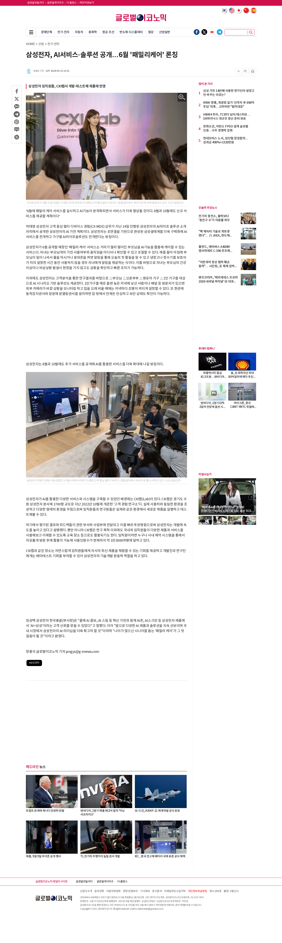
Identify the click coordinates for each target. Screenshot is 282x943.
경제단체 (46, 32)
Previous (203, 497)
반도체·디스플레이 (131, 32)
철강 (151, 32)
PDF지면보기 (87, 2)
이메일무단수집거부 (175, 891)
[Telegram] (220, 32)
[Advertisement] (106, 329)
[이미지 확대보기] (182, 97)
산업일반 (164, 32)
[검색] (251, 32)
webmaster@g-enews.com (150, 909)
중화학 (92, 32)
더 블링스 (72, 2)
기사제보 (145, 891)
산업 (41, 44)
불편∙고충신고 (231, 891)
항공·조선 (108, 32)
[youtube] (212, 32)
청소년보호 (215, 891)
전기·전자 (63, 32)
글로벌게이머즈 (55, 2)
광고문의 (157, 891)
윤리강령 (99, 891)
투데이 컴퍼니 (207, 348)
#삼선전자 (34, 662)
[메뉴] (31, 32)
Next (251, 497)
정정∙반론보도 (130, 891)
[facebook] (197, 32)
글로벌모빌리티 (35, 2)
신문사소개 (86, 891)
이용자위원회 (113, 891)
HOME (30, 44)
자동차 (79, 32)
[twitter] (204, 32)
